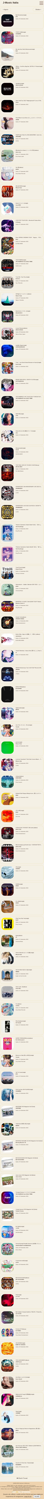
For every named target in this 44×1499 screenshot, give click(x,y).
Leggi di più (28, 1496)
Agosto (6, 9)
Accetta (37, 1496)
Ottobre (38, 9)
